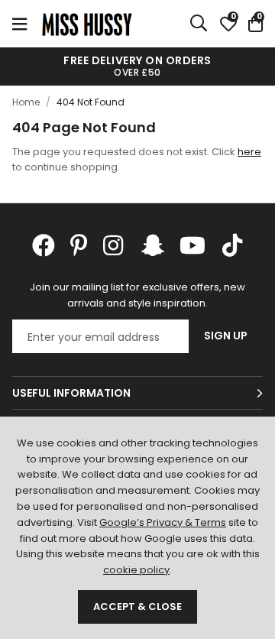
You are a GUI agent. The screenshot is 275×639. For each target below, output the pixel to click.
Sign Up (225, 335)
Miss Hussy (87, 23)
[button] (255, 23)
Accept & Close (137, 606)
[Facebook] (43, 245)
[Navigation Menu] (19, 23)
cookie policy (136, 570)
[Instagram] (114, 245)
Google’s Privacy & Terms (162, 522)
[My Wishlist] (228, 23)
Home (26, 102)
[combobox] (199, 23)
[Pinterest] (79, 245)
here (249, 151)
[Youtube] (192, 245)
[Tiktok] (232, 245)
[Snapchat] (152, 245)
